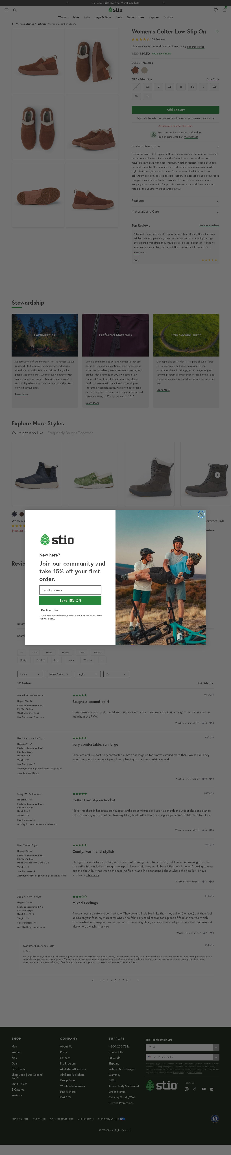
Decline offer (49, 610)
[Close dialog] (201, 514)
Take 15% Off (70, 600)
